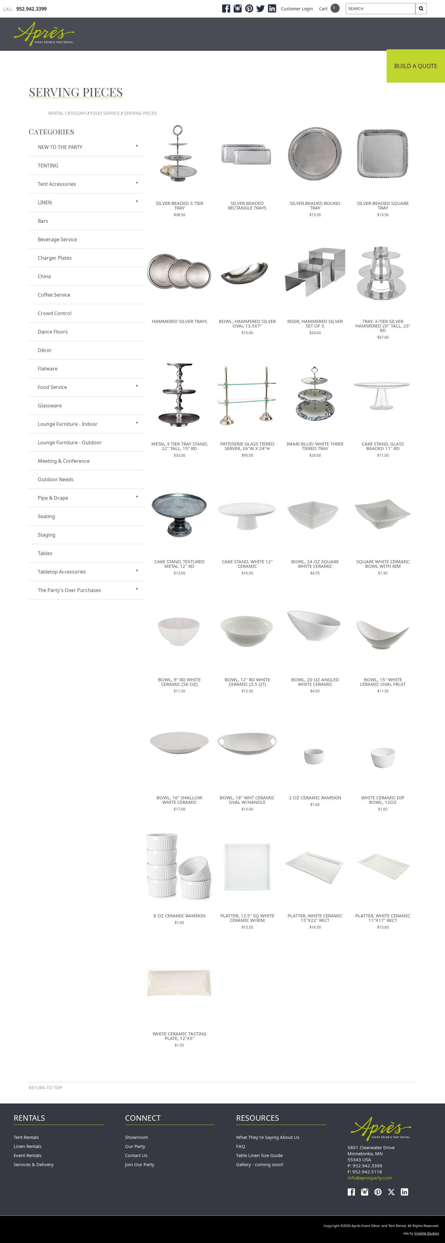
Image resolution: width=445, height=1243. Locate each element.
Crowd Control (54, 313)
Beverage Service (57, 239)
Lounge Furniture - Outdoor (70, 442)
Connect (365, 66)
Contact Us (136, 1155)
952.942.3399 (25, 8)
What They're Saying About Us (267, 1137)
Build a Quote (415, 66)
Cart (323, 9)
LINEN (45, 202)
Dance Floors (53, 331)
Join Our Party (139, 1164)
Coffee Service (54, 294)
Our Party (135, 1146)
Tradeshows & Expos (189, 66)
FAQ (240, 1146)
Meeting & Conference (64, 461)
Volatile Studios (426, 1233)
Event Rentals (27, 1155)
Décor (45, 350)
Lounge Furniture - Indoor (67, 424)
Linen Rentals (27, 1146)
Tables (45, 553)
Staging (46, 534)
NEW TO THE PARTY (60, 147)
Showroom (136, 1137)
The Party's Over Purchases (69, 590)
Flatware (48, 368)
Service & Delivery (309, 66)
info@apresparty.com (370, 1178)
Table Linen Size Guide (259, 1155)
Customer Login (297, 9)
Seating (46, 516)
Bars (43, 221)
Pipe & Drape (53, 498)
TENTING (48, 165)
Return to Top (45, 1087)
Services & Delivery (34, 1164)
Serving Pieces (140, 113)
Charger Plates (55, 258)
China (44, 276)
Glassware (50, 405)
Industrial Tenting (112, 66)
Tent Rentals (26, 1137)
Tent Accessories (57, 184)
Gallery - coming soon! (259, 1164)
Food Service (105, 113)
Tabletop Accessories (62, 571)
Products (251, 66)
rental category (67, 113)
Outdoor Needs (56, 479)
